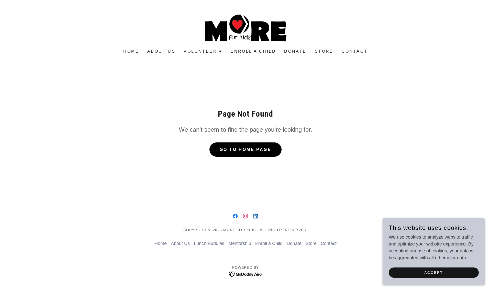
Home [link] (131, 51)
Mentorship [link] (239, 243)
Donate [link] (295, 51)
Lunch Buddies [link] (209, 243)
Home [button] (160, 243)
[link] (245, 27)
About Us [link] (161, 51)
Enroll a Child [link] (253, 51)
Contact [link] (355, 51)
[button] (203, 51)
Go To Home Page (245, 149)
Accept (433, 273)
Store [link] (324, 51)
